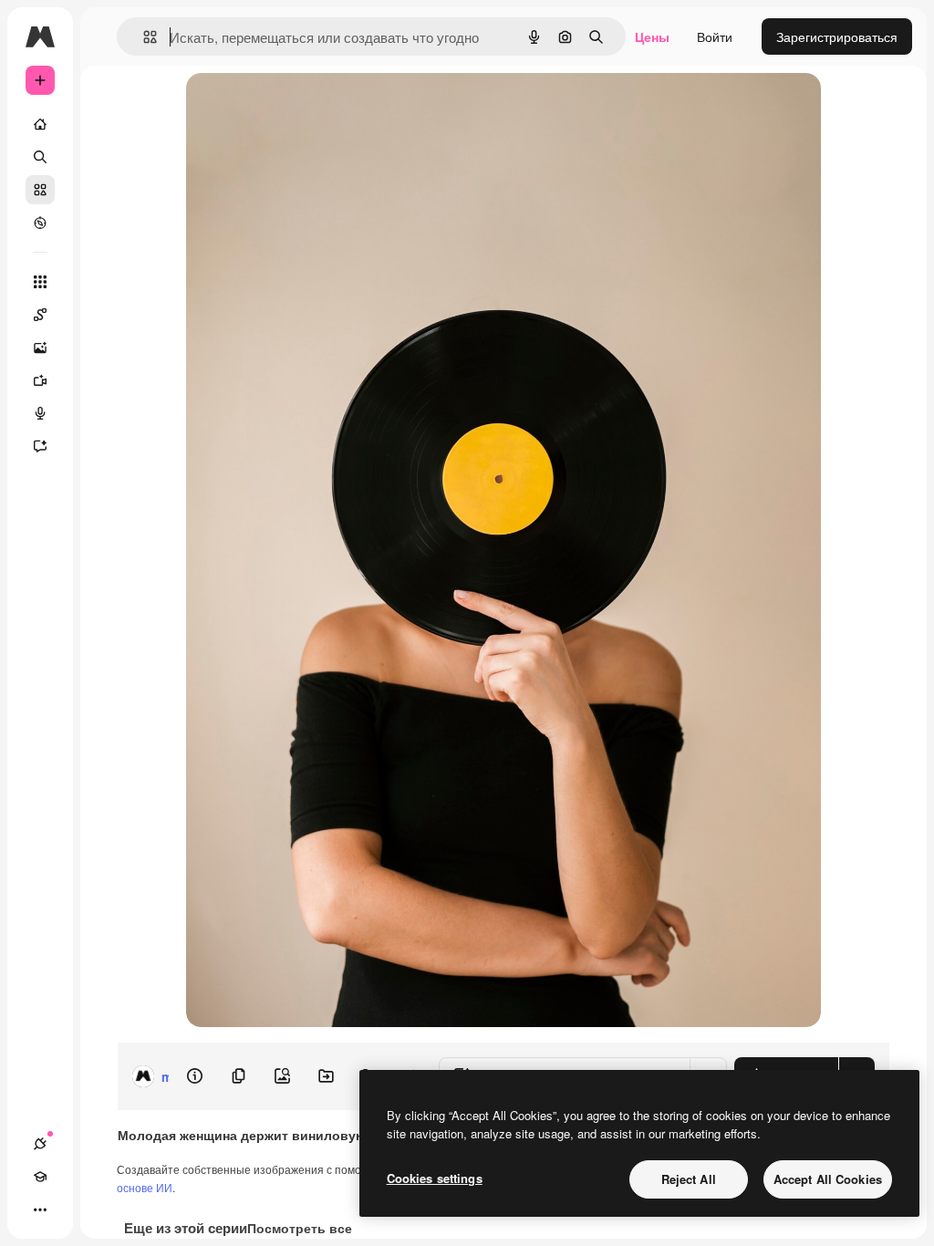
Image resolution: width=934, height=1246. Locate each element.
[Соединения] (40, 1143)
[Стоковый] (40, 189)
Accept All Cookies (827, 1179)
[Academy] (40, 1176)
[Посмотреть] (40, 222)
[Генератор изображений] (40, 347)
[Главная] (40, 124)
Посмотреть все (299, 1228)
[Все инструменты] (40, 281)
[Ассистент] (40, 446)
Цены (652, 36)
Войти (714, 36)
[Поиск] (40, 156)
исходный (308, 107)
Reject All (688, 1179)
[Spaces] (40, 314)
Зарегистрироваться (837, 36)
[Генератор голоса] (40, 413)
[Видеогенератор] (40, 380)
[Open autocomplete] (143, 37)
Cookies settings (435, 1178)
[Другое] (40, 1209)
